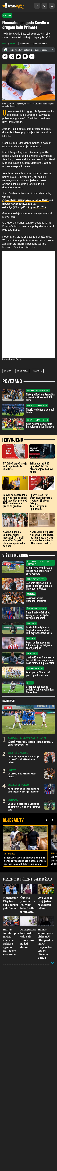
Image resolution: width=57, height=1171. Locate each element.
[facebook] (5, 56)
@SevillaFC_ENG (13, 200)
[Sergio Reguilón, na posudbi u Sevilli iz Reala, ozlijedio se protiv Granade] (28, 82)
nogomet (13, 43)
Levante (37, 371)
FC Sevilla (22, 371)
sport (4, 43)
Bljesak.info (24, 43)
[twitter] (11, 56)
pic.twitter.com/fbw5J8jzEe (19, 203)
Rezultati (6, 359)
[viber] (25, 56)
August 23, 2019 (37, 207)
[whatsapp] (18, 56)
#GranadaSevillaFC (37, 200)
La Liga (7, 371)
